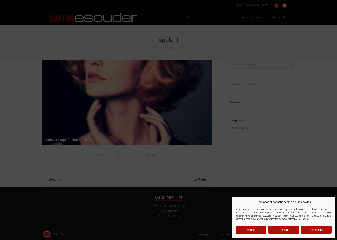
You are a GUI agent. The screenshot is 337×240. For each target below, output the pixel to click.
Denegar (284, 229)
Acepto (251, 229)
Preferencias (316, 229)
